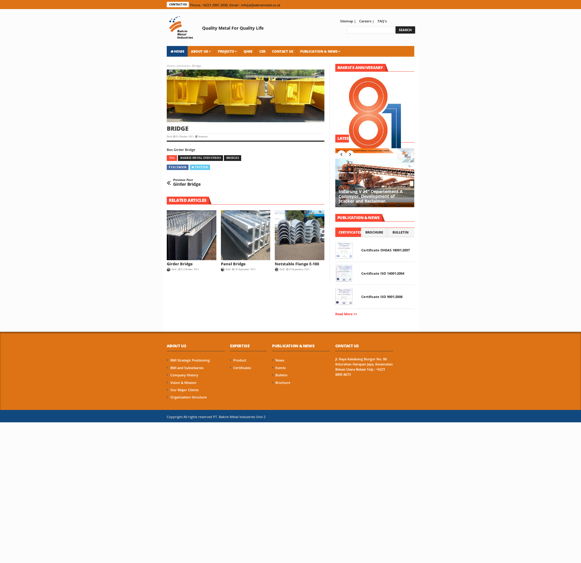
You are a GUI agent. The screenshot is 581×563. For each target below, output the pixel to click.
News (279, 360)
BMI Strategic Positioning (190, 360)
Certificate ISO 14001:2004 (382, 273)
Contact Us (282, 51)
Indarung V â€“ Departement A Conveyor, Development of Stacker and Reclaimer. (371, 196)
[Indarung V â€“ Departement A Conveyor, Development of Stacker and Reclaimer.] (374, 177)
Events (280, 368)
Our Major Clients (184, 390)
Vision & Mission (183, 383)
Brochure (374, 232)
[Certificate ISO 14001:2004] (344, 273)
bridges (232, 157)
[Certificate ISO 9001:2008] (344, 296)
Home (179, 51)
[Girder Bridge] (191, 235)
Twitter (201, 167)
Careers (365, 21)
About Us (199, 51)
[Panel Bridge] (246, 235)
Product (239, 360)
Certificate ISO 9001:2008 (381, 297)
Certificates (350, 232)
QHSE (248, 51)
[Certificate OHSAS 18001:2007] (344, 250)
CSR (262, 51)
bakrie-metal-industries (200, 157)
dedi (174, 269)
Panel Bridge (233, 264)
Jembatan (183, 66)
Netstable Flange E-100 (297, 264)
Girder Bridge (187, 182)
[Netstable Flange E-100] (299, 235)
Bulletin (400, 232)
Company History (184, 375)
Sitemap (347, 21)
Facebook (179, 167)
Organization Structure (188, 397)
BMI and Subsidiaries (186, 368)
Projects (226, 51)
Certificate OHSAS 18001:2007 (385, 250)
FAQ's (382, 21)
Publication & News (318, 51)
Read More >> (346, 314)
